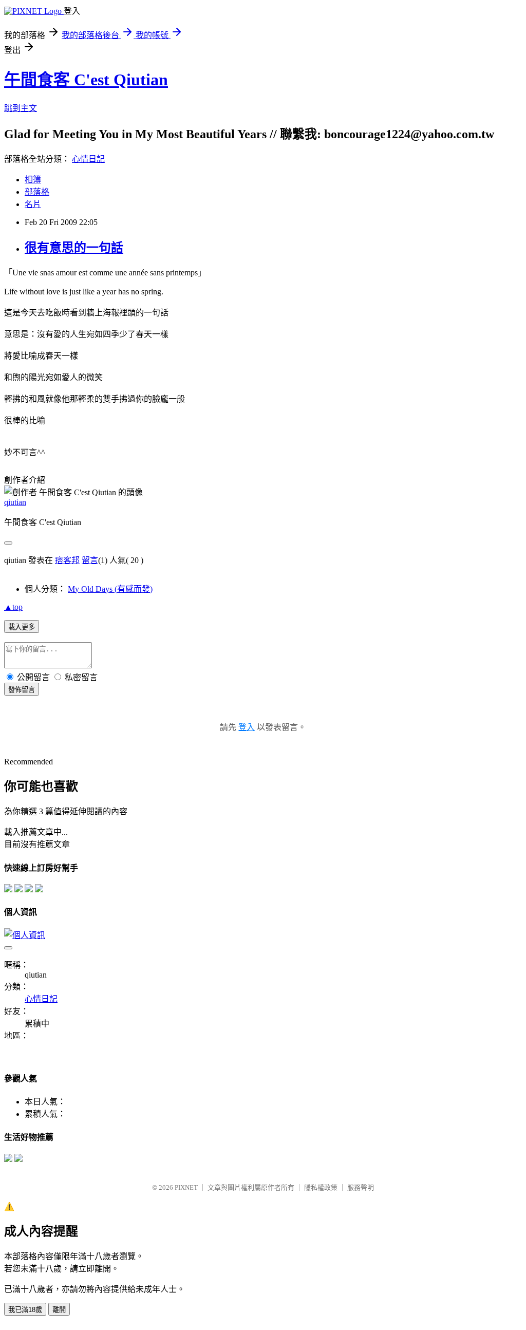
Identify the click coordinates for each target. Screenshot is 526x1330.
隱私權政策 (320, 1187)
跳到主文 (20, 108)
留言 (90, 560)
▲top (13, 607)
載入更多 (21, 627)
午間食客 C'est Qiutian (86, 79)
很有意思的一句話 (74, 247)
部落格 (37, 192)
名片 (33, 204)
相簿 (33, 179)
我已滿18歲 (25, 1310)
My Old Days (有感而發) (110, 589)
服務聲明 (360, 1187)
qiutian (15, 502)
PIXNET (186, 1187)
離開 (59, 1310)
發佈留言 (21, 690)
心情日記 (88, 159)
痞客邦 (67, 560)
